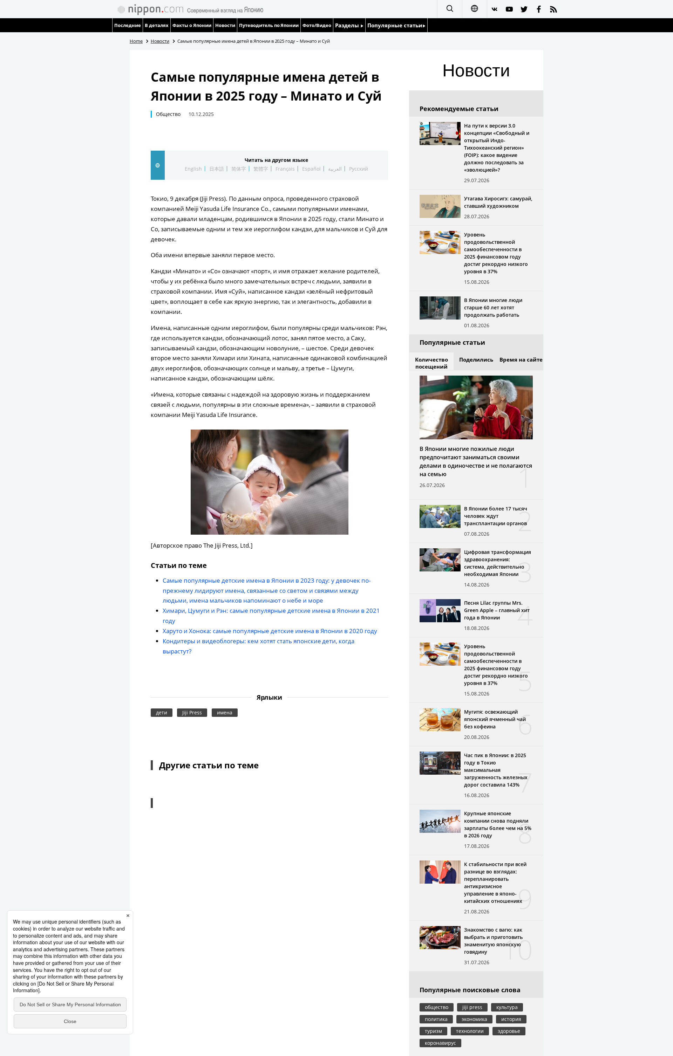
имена (224, 712)
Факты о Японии (191, 25)
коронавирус (440, 1043)
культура (507, 1007)
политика (436, 1019)
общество (436, 1007)
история (511, 1019)
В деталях (157, 25)
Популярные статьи (394, 25)
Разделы (347, 25)
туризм (433, 1031)
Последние (127, 25)
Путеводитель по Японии (269, 25)
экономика (474, 1019)
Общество (168, 114)
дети (161, 712)
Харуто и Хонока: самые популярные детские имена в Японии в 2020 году (270, 631)
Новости (225, 25)
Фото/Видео (316, 25)
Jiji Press (192, 712)
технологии (470, 1031)
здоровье (509, 1031)
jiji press (472, 1007)
